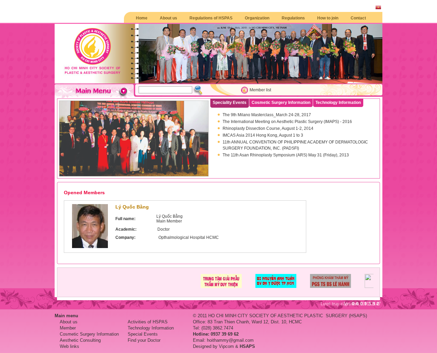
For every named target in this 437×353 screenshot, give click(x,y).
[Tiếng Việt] (378, 7)
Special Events (143, 334)
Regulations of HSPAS (210, 18)
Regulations (293, 18)
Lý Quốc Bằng (132, 207)
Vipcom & (237, 346)
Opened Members (84, 192)
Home (141, 18)
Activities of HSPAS (148, 321)
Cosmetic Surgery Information (89, 334)
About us (168, 18)
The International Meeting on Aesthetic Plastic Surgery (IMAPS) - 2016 (287, 121)
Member (68, 328)
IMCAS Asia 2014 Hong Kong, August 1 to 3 (263, 135)
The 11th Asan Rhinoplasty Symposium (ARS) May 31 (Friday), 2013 (286, 155)
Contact (358, 18)
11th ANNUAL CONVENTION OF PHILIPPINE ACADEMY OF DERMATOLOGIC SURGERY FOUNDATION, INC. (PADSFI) (295, 145)
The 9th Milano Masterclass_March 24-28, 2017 (267, 114)
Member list (260, 90)
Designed (202, 346)
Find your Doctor (144, 340)
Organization (257, 18)
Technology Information (151, 328)
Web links (69, 346)
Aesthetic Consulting (80, 340)
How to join (327, 18)
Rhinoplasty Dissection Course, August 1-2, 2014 (268, 128)
